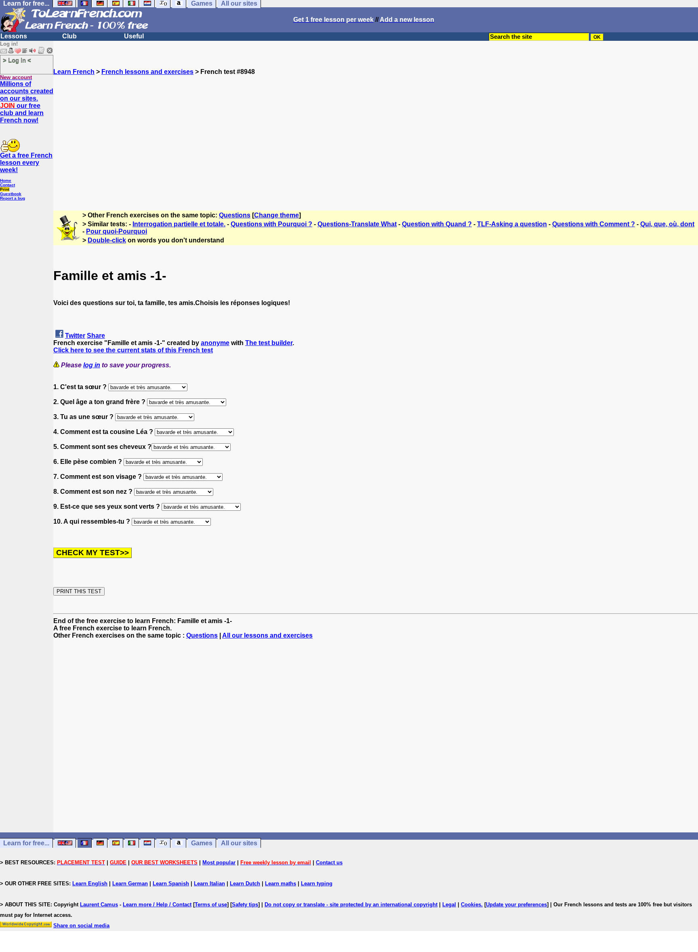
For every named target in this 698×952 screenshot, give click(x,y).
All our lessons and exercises (267, 635)
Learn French (74, 71)
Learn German (130, 883)
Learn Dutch (245, 883)
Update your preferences (516, 904)
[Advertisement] (375, 132)
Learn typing (316, 883)
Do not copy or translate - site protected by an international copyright (351, 904)
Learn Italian (209, 883)
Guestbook (10, 194)
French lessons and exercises (147, 71)
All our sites (239, 843)
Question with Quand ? (437, 224)
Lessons (13, 36)
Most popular (218, 862)
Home (5, 180)
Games (201, 843)
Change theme (276, 215)
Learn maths (280, 883)
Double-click (107, 240)
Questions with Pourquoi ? (271, 224)
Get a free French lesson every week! (26, 162)
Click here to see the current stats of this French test (133, 350)
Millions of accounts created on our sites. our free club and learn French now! (26, 102)
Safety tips (245, 904)
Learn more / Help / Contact (157, 904)
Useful (134, 36)
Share (96, 335)
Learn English (89, 883)
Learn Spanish (171, 883)
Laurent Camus (99, 904)
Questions (234, 215)
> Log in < (17, 60)
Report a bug (12, 198)
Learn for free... (26, 843)
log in (91, 365)
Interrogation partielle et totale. (178, 224)
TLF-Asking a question (512, 224)
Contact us (329, 862)
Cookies (471, 904)
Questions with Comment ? (593, 224)
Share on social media (81, 926)
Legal (449, 904)
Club (69, 36)
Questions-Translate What (357, 224)
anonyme (215, 342)
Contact (7, 185)
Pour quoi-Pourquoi (116, 231)
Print (4, 189)
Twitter (75, 335)
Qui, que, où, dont (667, 224)
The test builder (268, 342)
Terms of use (211, 904)
